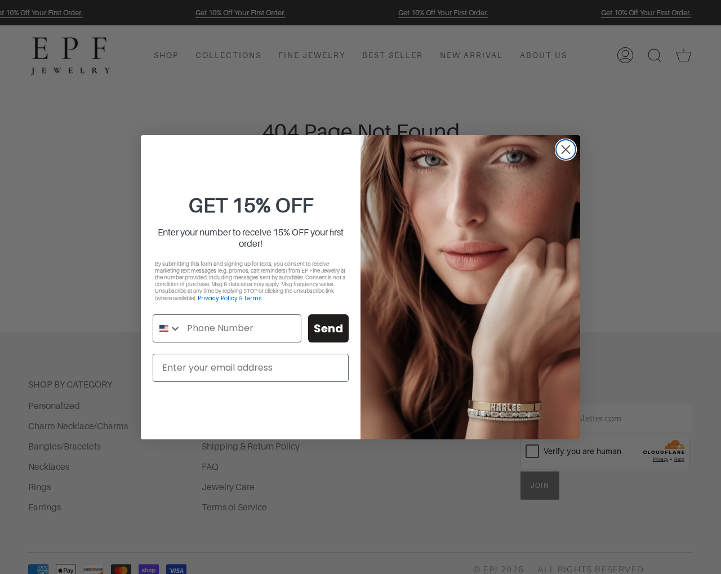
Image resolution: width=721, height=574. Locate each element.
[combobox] (167, 328)
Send (328, 328)
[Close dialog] (566, 149)
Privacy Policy (218, 298)
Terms (253, 298)
